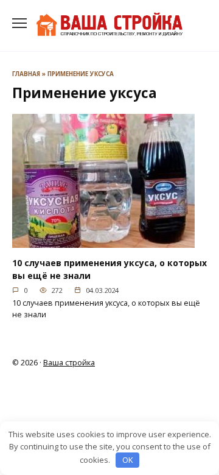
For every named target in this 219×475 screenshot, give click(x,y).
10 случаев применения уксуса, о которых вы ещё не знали (109, 269)
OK (127, 459)
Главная (26, 74)
